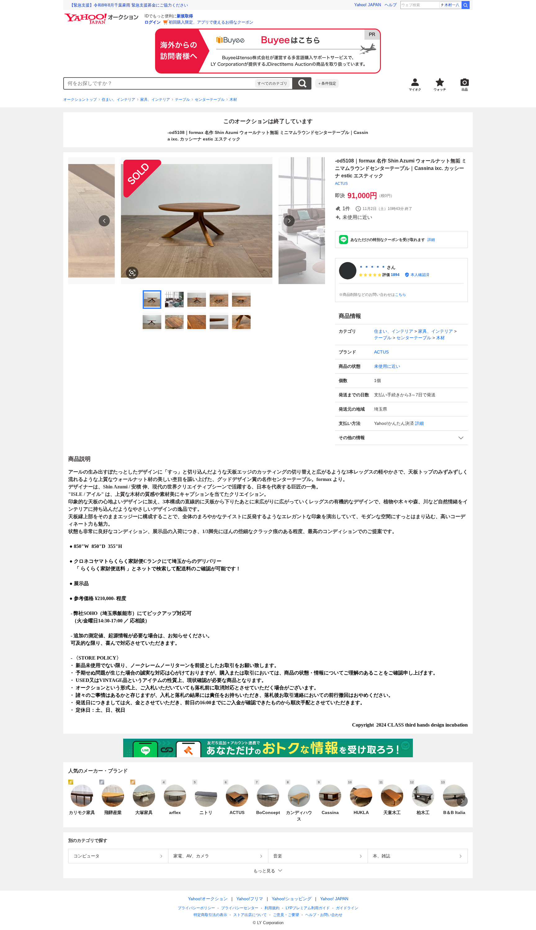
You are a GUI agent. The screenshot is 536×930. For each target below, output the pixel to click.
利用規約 (272, 908)
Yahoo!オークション (208, 898)
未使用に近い (387, 366)
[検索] (466, 5)
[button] (401, 438)
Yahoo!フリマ (249, 898)
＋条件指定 (327, 83)
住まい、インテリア (118, 99)
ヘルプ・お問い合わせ (323, 915)
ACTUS (341, 183)
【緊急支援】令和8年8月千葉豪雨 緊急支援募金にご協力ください (128, 5)
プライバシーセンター (239, 908)
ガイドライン (347, 908)
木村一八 (451, 5)
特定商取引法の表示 (210, 915)
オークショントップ (80, 99)
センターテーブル (210, 99)
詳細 (431, 240)
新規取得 (185, 16)
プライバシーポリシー (196, 908)
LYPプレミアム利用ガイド (308, 908)
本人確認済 (420, 275)
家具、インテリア (155, 99)
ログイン (153, 22)
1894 (395, 275)
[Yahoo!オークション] (102, 15)
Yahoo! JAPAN (367, 4)
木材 (233, 99)
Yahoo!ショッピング (291, 898)
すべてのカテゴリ (272, 83)
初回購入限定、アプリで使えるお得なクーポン (211, 22)
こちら (400, 294)
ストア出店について (250, 915)
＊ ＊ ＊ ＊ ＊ (372, 267)
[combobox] (159, 83)
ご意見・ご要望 (286, 915)
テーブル (182, 99)
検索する (302, 83)
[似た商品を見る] (132, 273)
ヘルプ (391, 4)
